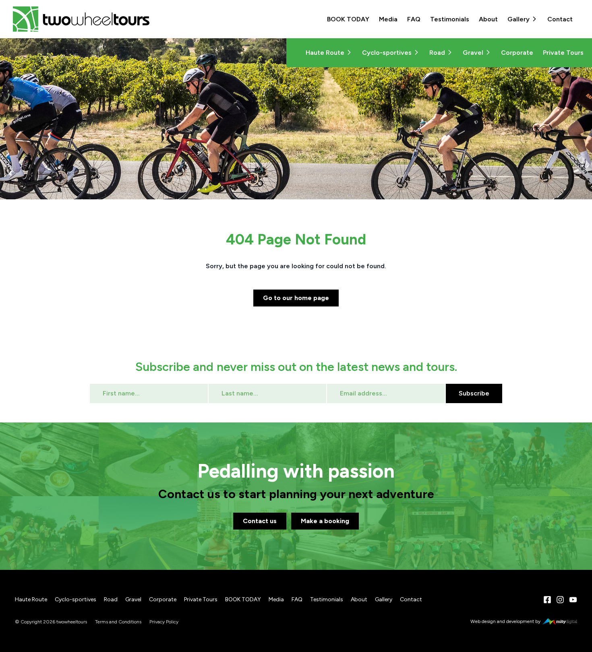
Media (388, 19)
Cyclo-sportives (387, 52)
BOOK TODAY (348, 19)
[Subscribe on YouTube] (573, 600)
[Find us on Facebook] (547, 600)
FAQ (413, 19)
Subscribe (474, 393)
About (488, 19)
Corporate (517, 52)
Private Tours (563, 52)
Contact (560, 19)
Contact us (260, 521)
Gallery (518, 19)
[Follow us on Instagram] (560, 600)
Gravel (473, 52)
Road (437, 52)
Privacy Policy (163, 622)
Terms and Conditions (118, 622)
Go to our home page (296, 298)
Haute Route (325, 52)
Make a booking (325, 521)
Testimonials (449, 19)
